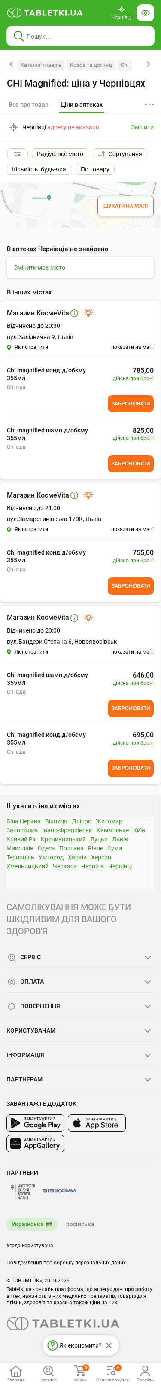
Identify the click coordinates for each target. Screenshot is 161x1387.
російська (80, 1224)
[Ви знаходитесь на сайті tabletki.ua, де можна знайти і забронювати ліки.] (45, 13)
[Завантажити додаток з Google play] (35, 1123)
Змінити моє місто (39, 267)
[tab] (81, 105)
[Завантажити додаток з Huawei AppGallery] (35, 1143)
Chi (124, 65)
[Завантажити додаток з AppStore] (97, 1123)
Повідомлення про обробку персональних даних (66, 1263)
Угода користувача (29, 1246)
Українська (28, 1224)
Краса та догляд (91, 65)
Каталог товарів (41, 65)
